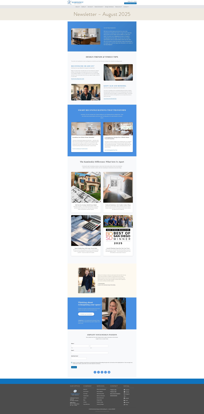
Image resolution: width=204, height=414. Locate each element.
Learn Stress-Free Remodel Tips (110, 98)
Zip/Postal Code (74, 356)
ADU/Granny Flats (100, 393)
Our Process (85, 391)
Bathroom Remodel (101, 395)
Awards (84, 397)
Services (90, 6)
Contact (125, 6)
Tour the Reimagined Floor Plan (111, 150)
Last (91, 347)
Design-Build (99, 400)
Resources (118, 6)
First (72, 347)
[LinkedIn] (102, 372)
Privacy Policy (97, 411)
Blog (84, 400)
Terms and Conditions (103, 411)
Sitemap (108, 411)
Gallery (83, 6)
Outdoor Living (100, 402)
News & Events (99, 6)
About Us (85, 389)
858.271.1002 (113, 391)
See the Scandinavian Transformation (80, 148)
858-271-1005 (132, 1)
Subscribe (74, 367)
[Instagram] (98, 372)
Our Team (85, 393)
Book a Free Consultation (115, 393)
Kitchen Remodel (100, 397)
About (77, 6)
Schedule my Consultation (86, 314)
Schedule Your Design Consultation (130, 3)
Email (72, 350)
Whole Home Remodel (101, 389)
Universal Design (100, 404)
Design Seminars (109, 6)
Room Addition (100, 391)
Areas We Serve (86, 404)
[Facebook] (95, 372)
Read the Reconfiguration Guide (77, 78)
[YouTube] (109, 372)
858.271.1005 (113, 389)
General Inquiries (113, 395)
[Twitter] (105, 372)
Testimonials (85, 395)
